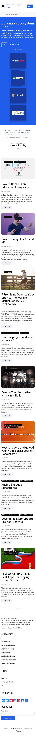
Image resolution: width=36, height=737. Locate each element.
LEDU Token (18, 130)
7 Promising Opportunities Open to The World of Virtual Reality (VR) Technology (18, 299)
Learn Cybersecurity (8, 663)
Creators (26, 137)
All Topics (8, 130)
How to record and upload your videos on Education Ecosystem (17, 450)
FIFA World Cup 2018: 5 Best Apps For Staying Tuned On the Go (15, 577)
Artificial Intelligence (14, 137)
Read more (6, 207)
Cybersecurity (23, 135)
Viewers (5, 729)
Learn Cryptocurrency (8, 660)
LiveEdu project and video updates (18, 338)
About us (4, 678)
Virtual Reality (20, 161)
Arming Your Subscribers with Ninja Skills (17, 393)
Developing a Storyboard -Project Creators (17, 520)
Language (8, 217)
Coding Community (11, 553)
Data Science (12, 135)
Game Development (23, 132)
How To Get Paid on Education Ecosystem (15, 185)
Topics (18, 731)
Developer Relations (8, 682)
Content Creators (11, 427)
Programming (10, 132)
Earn (30, 6)
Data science (5, 652)
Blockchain (27, 130)
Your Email (4, 711)
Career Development (12, 551)
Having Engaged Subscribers (11, 486)
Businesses (28, 729)
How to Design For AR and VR (17, 240)
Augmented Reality (7, 649)
